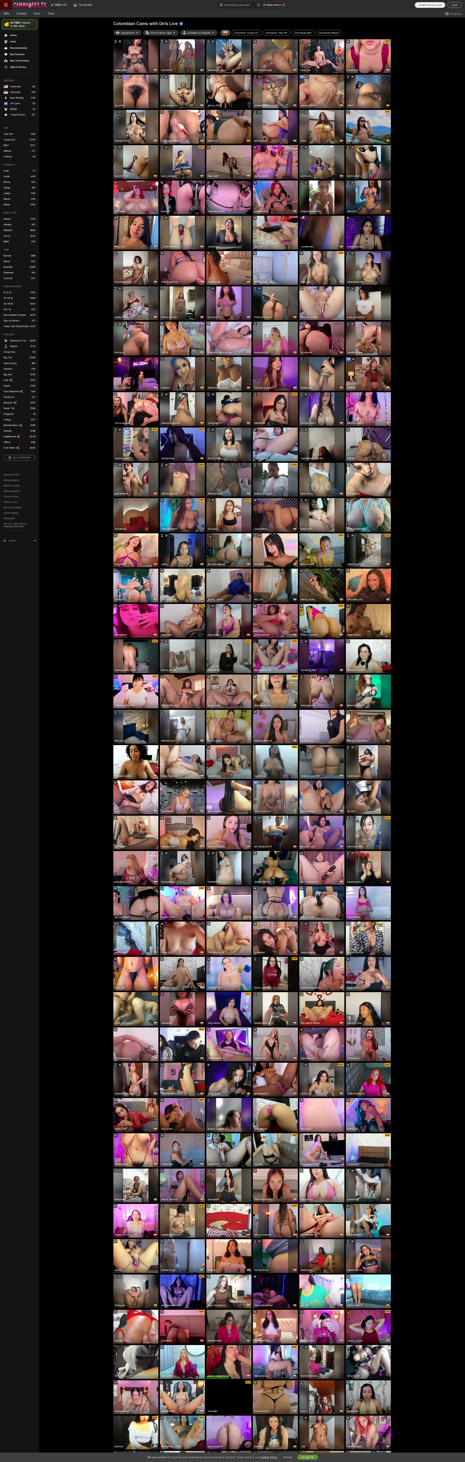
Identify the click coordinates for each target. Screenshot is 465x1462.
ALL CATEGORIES (22, 457)
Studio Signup (11, 513)
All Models (9, 518)
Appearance (128, 32)
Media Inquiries (12, 491)
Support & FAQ (11, 475)
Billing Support (11, 480)
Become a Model (12, 507)
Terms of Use (11, 502)
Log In (454, 5)
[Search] (258, 4)
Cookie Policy (268, 1457)
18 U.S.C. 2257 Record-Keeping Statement (16, 525)
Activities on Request (199, 32)
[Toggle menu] (6, 5)
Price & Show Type (161, 32)
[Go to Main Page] (30, 5)
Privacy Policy (11, 496)
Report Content (12, 485)
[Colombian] (225, 33)
